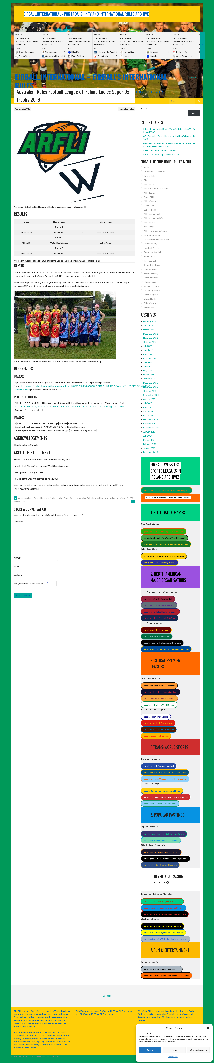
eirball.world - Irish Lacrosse (156, 630)
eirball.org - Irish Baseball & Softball (160, 618)
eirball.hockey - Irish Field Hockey (159, 729)
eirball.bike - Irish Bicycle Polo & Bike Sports (163, 932)
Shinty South (150, 303)
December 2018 (150, 452)
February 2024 (149, 321)
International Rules (152, 235)
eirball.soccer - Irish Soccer (156, 716)
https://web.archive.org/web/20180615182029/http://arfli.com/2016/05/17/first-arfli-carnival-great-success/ (69, 406)
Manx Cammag (150, 307)
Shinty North (150, 299)
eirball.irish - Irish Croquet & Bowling (160, 865)
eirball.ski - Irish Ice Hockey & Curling (160, 612)
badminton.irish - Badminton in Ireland (161, 840)
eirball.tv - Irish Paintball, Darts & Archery (162, 901)
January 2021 (149, 378)
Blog (146, 180)
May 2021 (147, 370)
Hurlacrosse (149, 256)
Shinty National (151, 277)
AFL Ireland (149, 184)
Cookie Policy (173, 1057)
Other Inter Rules (152, 265)
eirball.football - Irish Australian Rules (160, 692)
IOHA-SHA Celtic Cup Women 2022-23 (161, 154)
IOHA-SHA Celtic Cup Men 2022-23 (159, 150)
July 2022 (147, 346)
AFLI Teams (149, 193)
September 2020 (151, 395)
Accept (150, 1050)
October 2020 (149, 391)
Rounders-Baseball (152, 252)
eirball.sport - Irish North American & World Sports (166, 490)
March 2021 (148, 374)
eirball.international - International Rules (162, 791)
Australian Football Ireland (156, 188)
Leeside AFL (149, 205)
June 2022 (148, 350)
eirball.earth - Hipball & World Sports (160, 803)
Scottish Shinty (151, 273)
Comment (19, 521)
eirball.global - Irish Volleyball (157, 636)
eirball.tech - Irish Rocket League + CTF (162, 969)
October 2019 (149, 423)
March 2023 (148, 329)
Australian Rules (126, 109)
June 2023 (148, 325)
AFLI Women (150, 201)
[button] (208, 1028)
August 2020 (149, 399)
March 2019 (148, 440)
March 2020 (148, 415)
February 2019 (149, 444)
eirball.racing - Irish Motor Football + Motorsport (165, 939)
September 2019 (151, 427)
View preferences (198, 1050)
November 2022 (150, 338)
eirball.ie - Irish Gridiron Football (158, 599)
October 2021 (149, 358)
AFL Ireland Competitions (155, 231)
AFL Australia (150, 222)
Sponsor (192, 77)
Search (144, 108)
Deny (174, 1050)
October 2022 (149, 342)
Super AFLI (149, 197)
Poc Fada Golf (150, 260)
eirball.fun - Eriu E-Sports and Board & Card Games (166, 975)
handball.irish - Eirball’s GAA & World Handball (164, 538)
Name (17, 557)
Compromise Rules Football (156, 239)
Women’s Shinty (151, 286)
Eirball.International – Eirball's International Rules (91, 81)
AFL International (152, 214)
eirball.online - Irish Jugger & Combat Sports (164, 908)
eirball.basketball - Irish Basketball (159, 605)
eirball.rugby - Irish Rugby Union (158, 723)
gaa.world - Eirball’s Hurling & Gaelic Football (164, 531)
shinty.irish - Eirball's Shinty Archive (160, 562)
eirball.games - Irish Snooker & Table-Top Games (166, 858)
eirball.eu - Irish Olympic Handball (159, 766)
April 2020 (148, 411)
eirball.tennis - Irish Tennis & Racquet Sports (164, 834)
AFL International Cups (154, 218)
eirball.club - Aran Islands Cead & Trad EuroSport (166, 797)
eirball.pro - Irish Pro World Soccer (159, 705)
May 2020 (147, 407)
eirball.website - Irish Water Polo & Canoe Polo (165, 772)
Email (17, 566)
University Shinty (152, 290)
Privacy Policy (150, 175)
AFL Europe (149, 226)
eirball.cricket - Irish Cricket (156, 736)
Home (146, 167)
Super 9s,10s (150, 209)
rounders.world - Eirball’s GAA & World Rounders (166, 544)
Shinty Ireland (150, 269)
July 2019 (147, 436)
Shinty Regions (151, 294)
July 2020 (147, 403)
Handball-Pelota (151, 248)
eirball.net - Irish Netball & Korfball (159, 685)
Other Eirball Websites (154, 171)
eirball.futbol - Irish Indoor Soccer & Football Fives (166, 649)
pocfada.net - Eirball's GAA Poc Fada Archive (164, 556)
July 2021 (147, 362)
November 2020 (150, 387)
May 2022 (147, 354)
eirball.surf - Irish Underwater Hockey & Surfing (165, 779)
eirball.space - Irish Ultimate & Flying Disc (162, 643)
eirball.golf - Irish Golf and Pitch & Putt (161, 852)
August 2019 (149, 431)
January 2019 (149, 448)
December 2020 (150, 382)
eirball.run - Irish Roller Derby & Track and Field (165, 914)
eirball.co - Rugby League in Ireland (159, 698)
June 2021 (148, 366)
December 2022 (150, 334)
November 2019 (150, 419)
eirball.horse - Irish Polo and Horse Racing (162, 926)
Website (18, 574)
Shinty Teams (150, 282)
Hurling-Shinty (150, 243)
